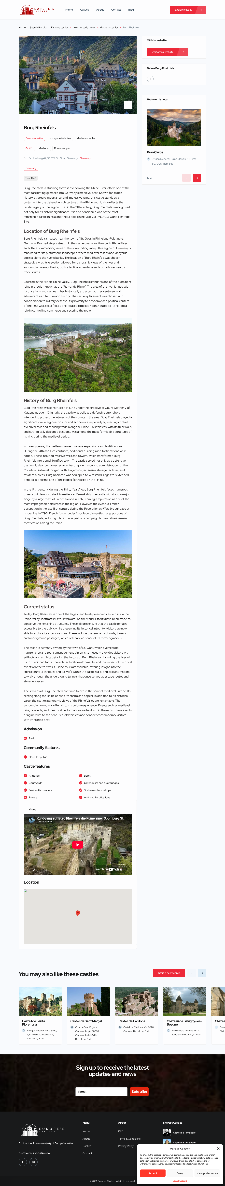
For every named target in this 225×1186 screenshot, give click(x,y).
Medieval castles (109, 27)
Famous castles (60, 27)
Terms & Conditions (129, 1138)
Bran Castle (155, 152)
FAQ (120, 1131)
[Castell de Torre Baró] (167, 1132)
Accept (152, 1173)
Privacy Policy (180, 1180)
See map (85, 158)
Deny (180, 1173)
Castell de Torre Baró (184, 1133)
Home (69, 9)
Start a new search (169, 973)
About (100, 9)
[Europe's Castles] (37, 9)
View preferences (207, 1173)
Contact (116, 9)
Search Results (38, 27)
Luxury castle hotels (84, 27)
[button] (218, 1148)
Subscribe (139, 1091)
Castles (84, 9)
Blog (131, 9)
